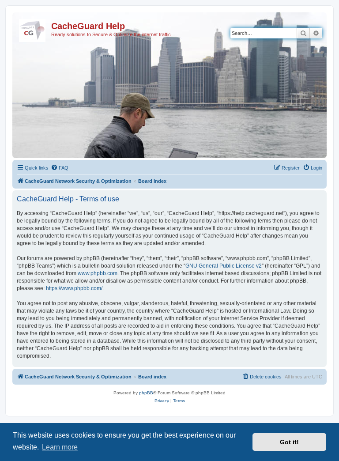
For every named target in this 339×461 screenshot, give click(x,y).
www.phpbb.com (97, 273)
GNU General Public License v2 (223, 266)
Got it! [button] (289, 442)
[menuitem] (59, 167)
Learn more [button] (60, 447)
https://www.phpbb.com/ (74, 288)
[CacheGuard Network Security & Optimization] (33, 29)
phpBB (146, 392)
